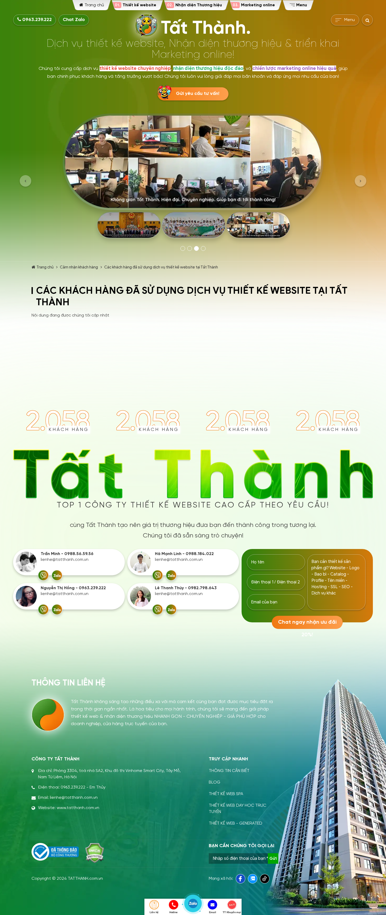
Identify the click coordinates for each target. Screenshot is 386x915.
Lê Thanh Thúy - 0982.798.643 (186, 588)
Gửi (273, 858)
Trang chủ (45, 267)
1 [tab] (182, 248)
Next (360, 181)
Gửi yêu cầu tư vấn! (197, 93)
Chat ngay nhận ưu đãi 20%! (307, 624)
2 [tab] (189, 248)
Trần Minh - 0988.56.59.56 (67, 554)
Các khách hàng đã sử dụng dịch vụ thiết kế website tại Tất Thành (161, 267)
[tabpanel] (193, 178)
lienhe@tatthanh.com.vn (64, 559)
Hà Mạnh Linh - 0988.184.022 (184, 554)
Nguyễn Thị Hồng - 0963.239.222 (73, 588)
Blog (214, 782)
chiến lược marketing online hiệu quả (294, 68)
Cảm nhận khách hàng (79, 267)
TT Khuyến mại (232, 912)
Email (212, 912)
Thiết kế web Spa (226, 794)
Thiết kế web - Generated (235, 823)
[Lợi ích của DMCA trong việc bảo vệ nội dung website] (94, 853)
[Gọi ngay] (43, 575)
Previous (25, 181)
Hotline (173, 912)
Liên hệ (154, 912)
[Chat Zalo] (57, 575)
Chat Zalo (74, 19)
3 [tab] (196, 248)
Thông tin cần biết (229, 771)
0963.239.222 (36, 19)
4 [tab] (203, 248)
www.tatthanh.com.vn (78, 808)
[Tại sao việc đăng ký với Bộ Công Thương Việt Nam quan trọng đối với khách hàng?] (55, 852)
